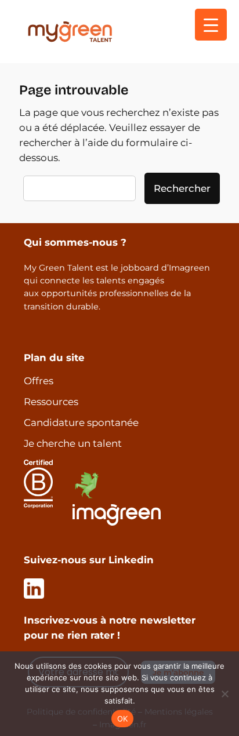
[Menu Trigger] (211, 25)
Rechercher (182, 188)
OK (122, 718)
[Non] (224, 693)
